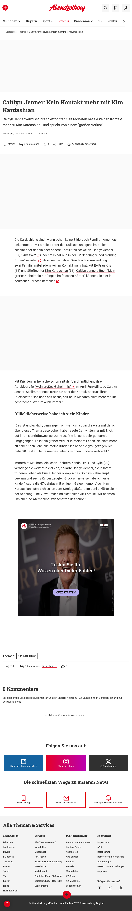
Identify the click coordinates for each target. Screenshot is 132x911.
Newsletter (40, 847)
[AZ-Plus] (5, 8)
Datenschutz (103, 852)
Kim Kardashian (56, 271)
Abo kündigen (104, 861)
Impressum (103, 842)
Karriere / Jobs (73, 847)
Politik (112, 21)
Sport (46, 21)
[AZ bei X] (121, 887)
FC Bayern (8, 856)
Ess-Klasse (40, 866)
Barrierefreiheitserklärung (110, 856)
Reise (6, 886)
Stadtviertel (9, 847)
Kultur (6, 881)
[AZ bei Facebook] (99, 887)
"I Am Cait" (28, 255)
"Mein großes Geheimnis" (53, 387)
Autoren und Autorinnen (78, 842)
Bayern (31, 21)
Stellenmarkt (41, 886)
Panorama (82, 21)
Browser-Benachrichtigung (48, 861)
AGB (99, 847)
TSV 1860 (8, 861)
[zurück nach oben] (67, 896)
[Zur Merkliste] (115, 8)
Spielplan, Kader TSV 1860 (48, 881)
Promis (63, 21)
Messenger (40, 852)
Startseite (10, 32)
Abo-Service (72, 856)
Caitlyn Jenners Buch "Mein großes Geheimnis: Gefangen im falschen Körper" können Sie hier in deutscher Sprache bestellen (64, 276)
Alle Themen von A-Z (45, 842)
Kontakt (70, 866)
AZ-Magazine (73, 881)
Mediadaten (72, 871)
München (9, 21)
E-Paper (70, 861)
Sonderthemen (73, 886)
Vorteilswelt (41, 871)
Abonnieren (72, 852)
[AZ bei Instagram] (110, 887)
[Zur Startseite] (67, 11)
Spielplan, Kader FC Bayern (48, 876)
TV (100, 21)
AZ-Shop (70, 876)
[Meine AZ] (126, 8)
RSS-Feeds (40, 856)
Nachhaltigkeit (10, 890)
